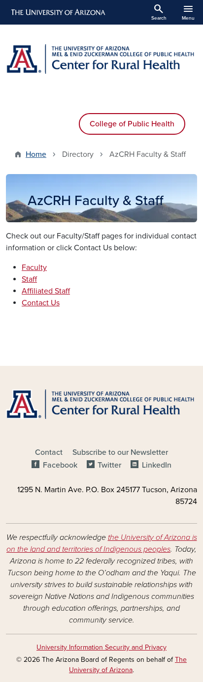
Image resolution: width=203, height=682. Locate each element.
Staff (29, 279)
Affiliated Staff (46, 291)
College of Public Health (132, 124)
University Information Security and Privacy (101, 647)
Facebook (60, 465)
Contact (49, 452)
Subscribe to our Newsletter (120, 452)
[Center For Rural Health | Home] (101, 59)
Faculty (34, 267)
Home (36, 154)
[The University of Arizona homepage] (57, 12)
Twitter (109, 465)
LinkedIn (156, 465)
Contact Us (41, 303)
